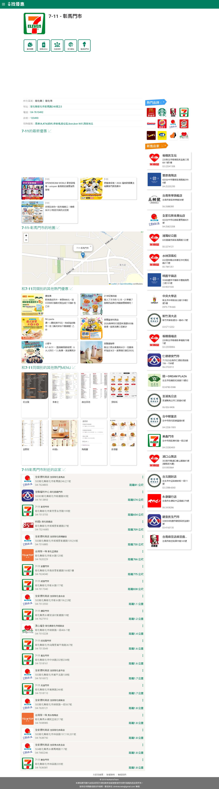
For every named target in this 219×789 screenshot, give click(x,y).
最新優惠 (30, 49)
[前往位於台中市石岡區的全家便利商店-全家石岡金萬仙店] (154, 225)
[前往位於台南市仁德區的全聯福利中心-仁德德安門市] (154, 366)
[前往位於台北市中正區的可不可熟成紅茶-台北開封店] (154, 486)
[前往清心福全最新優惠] (184, 139)
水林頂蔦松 (169, 256)
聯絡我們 (122, 775)
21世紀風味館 (110, 296)
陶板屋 (85, 449)
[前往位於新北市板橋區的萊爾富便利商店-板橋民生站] (154, 165)
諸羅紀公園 (169, 236)
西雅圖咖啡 (109, 343)
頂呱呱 (114, 402)
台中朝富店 (169, 416)
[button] (83, 255)
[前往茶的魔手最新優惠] (151, 139)
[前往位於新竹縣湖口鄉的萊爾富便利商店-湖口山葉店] (154, 466)
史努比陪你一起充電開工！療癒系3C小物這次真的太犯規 (59, 208)
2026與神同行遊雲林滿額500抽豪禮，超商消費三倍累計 (118, 325)
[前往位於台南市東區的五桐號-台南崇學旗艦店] (154, 205)
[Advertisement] (82, 76)
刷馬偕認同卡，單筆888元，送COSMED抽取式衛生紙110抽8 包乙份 (60, 303)
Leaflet (114, 283)
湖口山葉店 (169, 456)
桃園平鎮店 (169, 276)
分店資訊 (57, 49)
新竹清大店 (169, 316)
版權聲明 (110, 775)
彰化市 (48, 101)
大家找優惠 (98, 775)
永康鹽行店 (169, 497)
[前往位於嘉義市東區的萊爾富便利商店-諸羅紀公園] (154, 245)
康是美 (48, 296)
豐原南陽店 (169, 175)
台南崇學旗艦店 (172, 195)
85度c (55, 449)
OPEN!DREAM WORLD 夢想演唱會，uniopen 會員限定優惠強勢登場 (60, 186)
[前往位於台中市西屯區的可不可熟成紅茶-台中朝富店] (154, 426)
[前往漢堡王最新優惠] (162, 127)
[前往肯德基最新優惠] (173, 116)
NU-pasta (49, 319)
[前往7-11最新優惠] (184, 116)
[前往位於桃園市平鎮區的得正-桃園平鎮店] (154, 285)
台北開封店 (169, 476)
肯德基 (114, 449)
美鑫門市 (168, 436)
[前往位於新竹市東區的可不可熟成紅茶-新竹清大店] (154, 326)
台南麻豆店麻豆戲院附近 (178, 537)
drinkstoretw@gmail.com (124, 786)
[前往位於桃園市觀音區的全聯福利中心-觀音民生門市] (154, 526)
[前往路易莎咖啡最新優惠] (173, 139)
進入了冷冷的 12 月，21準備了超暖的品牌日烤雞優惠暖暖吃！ (118, 301)
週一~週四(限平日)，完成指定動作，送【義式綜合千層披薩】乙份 (60, 326)
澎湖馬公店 (169, 396)
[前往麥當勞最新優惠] (151, 116)
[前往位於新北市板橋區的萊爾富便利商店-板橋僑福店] (154, 346)
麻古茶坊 (86, 402)
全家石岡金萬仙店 (173, 215)
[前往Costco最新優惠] (151, 127)
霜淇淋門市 (85, 49)
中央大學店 (169, 296)
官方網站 (70, 49)
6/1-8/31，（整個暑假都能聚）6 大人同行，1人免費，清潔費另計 (60, 349)
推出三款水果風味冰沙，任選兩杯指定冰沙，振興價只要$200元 (119, 349)
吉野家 (26, 449)
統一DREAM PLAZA (174, 376)
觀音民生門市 (170, 517)
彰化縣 (38, 101)
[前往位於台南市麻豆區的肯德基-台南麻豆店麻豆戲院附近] (154, 546)
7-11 (47, 179)
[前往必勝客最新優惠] (184, 127)
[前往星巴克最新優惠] (162, 116)
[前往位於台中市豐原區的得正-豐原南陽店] (154, 185)
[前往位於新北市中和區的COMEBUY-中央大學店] (154, 305)
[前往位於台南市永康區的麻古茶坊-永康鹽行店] (154, 506)
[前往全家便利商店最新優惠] (173, 127)
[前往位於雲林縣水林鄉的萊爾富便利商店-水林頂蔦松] (154, 265)
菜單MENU (44, 49)
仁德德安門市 (170, 356)
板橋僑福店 (169, 336)
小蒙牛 (48, 343)
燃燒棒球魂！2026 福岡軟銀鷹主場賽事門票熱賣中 (119, 185)
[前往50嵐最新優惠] (162, 139)
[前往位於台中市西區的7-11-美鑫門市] (154, 446)
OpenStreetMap (126, 283)
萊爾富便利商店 (111, 320)
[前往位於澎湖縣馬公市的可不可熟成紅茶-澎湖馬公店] (154, 406)
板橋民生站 (169, 155)
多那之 (55, 402)
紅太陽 (26, 402)
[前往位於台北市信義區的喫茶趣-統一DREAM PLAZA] (154, 386)
